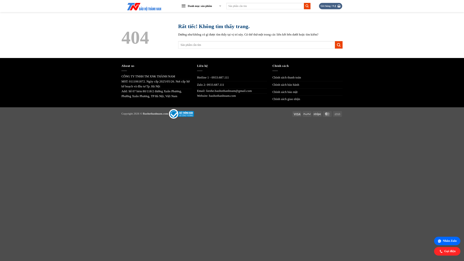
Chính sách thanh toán (286, 77)
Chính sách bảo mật (285, 92)
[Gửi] (307, 6)
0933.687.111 (220, 77)
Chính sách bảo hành (285, 84)
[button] (201, 6)
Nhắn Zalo (450, 241)
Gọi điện (449, 251)
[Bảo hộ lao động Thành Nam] (147, 6)
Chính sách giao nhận (286, 99)
